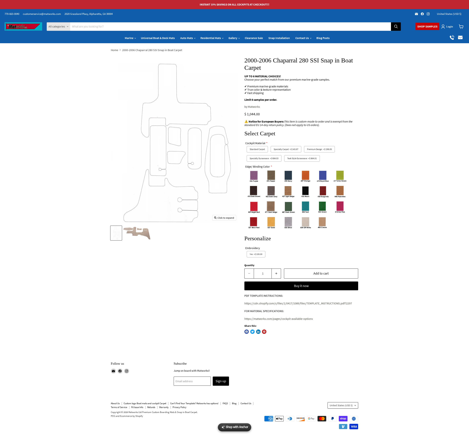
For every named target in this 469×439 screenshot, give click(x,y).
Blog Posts (323, 38)
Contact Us (302, 38)
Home (114, 50)
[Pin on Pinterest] (264, 331)
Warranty (164, 407)
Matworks (254, 106)
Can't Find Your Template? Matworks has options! (194, 403)
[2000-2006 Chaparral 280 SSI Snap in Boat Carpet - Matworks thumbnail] (137, 233)
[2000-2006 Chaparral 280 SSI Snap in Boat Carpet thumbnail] (116, 233)
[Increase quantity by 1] (276, 273)
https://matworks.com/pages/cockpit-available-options (278, 319)
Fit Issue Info (137, 407)
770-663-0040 (12, 13)
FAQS (225, 403)
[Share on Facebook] (246, 331)
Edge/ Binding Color (257, 166)
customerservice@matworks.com (42, 13)
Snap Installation (279, 38)
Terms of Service (119, 407)
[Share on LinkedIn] (258, 331)
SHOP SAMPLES (427, 26)
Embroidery (252, 248)
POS (113, 416)
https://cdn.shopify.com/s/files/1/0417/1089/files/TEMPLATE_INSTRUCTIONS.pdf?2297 (298, 303)
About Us (115, 403)
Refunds (151, 407)
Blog (234, 403)
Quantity (249, 265)
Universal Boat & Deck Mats (158, 38)
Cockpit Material (255, 143)
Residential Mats (210, 38)
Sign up (221, 381)
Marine (129, 38)
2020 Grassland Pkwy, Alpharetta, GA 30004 (88, 13)
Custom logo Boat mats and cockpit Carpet (145, 403)
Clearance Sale (254, 38)
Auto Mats (186, 38)
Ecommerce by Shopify (131, 416)
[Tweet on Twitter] (252, 331)
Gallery (233, 38)
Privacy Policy (179, 407)
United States (449, 14)
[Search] (396, 26)
